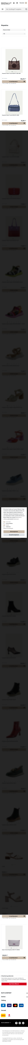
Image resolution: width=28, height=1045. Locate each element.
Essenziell (8, 521)
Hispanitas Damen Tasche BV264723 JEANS (10, 115)
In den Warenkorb (13, 81)
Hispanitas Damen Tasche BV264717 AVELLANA (11, 73)
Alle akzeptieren (14, 531)
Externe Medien (9, 523)
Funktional (8, 526)
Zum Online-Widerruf (14, 984)
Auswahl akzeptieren (14, 534)
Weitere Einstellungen (8, 528)
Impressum (16, 519)
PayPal (7, 525)
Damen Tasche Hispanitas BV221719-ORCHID (11, 949)
